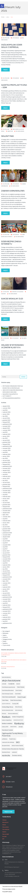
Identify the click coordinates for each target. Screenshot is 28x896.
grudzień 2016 (6, 555)
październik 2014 (7, 597)
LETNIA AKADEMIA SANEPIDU (11, 398)
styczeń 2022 (6, 502)
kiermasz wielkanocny (13, 713)
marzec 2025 (6, 436)
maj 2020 (5, 538)
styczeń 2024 (6, 460)
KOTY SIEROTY (7, 396)
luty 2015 (5, 591)
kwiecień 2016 (6, 565)
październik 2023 (7, 466)
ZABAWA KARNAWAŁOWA (12, 191)
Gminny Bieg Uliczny (7, 707)
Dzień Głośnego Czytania (7, 693)
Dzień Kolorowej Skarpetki (8, 697)
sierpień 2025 (6, 428)
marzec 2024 (6, 456)
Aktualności (9, 787)
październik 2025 (7, 424)
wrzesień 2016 (6, 559)
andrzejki (4, 683)
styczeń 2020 (6, 540)
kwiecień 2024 (6, 454)
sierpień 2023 (6, 470)
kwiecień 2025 (6, 434)
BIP (3, 839)
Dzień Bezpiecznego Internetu (8, 687)
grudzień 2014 (6, 595)
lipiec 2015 (5, 581)
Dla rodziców (5, 829)
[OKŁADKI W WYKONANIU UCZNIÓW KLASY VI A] (14, 331)
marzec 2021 (6, 522)
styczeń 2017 (6, 553)
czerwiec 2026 (6, 408)
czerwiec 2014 (6, 601)
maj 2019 (5, 542)
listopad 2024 (6, 444)
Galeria (4, 635)
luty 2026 (5, 416)
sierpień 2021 (6, 512)
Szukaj (23, 376)
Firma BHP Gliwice (7, 891)
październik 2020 (7, 532)
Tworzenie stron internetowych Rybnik (12, 886)
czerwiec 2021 (6, 516)
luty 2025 (5, 438)
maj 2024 (5, 452)
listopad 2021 (6, 506)
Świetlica (18, 129)
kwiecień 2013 (6, 617)
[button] (2, 6)
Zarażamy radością (16, 755)
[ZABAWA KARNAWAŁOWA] (14, 175)
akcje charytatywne (11, 680)
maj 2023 (5, 474)
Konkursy (14, 291)
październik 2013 (7, 609)
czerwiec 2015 (6, 583)
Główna (4, 820)
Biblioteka (5, 633)
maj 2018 (5, 546)
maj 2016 (5, 563)
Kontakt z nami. (10, 781)
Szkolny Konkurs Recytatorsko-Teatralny (13, 749)
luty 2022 (5, 500)
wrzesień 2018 (6, 545)
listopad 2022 (6, 486)
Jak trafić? (9, 776)
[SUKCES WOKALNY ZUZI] (14, 283)
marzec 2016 (6, 567)
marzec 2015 (6, 589)
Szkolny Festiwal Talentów (17, 745)
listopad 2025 (6, 422)
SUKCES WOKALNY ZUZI (12, 299)
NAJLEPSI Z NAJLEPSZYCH (10, 394)
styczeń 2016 (6, 571)
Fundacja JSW (15, 703)
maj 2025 (5, 432)
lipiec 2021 (5, 514)
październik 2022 (7, 488)
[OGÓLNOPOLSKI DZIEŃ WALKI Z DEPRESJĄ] (14, 29)
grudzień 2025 (6, 420)
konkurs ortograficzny (7, 720)
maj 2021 (5, 518)
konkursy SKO (5, 726)
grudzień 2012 (6, 619)
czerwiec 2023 (6, 472)
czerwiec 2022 (6, 492)
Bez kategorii (6, 631)
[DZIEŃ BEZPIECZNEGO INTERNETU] (14, 226)
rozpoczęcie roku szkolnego (8, 742)
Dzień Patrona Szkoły (15, 700)
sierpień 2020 (6, 536)
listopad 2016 (6, 557)
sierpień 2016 (6, 561)
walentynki (10, 131)
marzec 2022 (6, 498)
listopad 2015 (6, 575)
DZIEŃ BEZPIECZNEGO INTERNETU (11, 242)
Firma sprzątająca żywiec (8, 889)
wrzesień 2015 (6, 579)
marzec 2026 (6, 414)
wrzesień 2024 (6, 448)
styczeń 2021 (6, 526)
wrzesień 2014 (6, 599)
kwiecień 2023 (6, 476)
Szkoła (4, 824)
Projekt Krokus (12, 739)
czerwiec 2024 (6, 450)
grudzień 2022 (6, 484)
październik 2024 (7, 446)
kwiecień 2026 (6, 412)
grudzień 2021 (6, 504)
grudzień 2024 (6, 442)
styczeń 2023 (6, 482)
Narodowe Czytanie (7, 730)
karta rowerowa (18, 710)
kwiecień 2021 (6, 520)
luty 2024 (5, 458)
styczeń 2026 (6, 418)
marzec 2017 (6, 551)
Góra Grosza (18, 707)
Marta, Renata (4, 39)
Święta (14, 129)
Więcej (5, 69)
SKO (18, 742)
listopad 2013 (6, 607)
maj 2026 (5, 410)
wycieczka (6, 755)
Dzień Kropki (22, 697)
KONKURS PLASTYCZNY (18, 720)
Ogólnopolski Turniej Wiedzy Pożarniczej (12, 734)
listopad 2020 (6, 530)
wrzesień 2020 (6, 534)
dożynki (18, 683)
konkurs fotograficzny (17, 716)
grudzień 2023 (6, 462)
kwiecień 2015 (6, 587)
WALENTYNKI (7, 136)
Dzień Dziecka (20, 687)
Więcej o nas (8, 811)
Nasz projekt (5, 834)
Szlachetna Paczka (6, 752)
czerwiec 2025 (6, 430)
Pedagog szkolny (7, 639)
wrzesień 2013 (6, 611)
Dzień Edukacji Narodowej (8, 690)
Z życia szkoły (15, 37)
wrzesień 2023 (6, 468)
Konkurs (6, 716)
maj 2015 (5, 585)
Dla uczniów (5, 827)
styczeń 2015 (6, 593)
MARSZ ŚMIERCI (13, 726)
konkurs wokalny (7, 723)
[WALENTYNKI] (14, 121)
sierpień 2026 (6, 406)
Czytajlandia (11, 683)
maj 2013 (5, 615)
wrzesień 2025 (6, 426)
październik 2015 (7, 577)
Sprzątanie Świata (6, 745)
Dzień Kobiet (18, 693)
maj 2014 (5, 603)
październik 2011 (7, 623)
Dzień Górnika (19, 690)
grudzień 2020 (6, 528)
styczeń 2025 (6, 440)
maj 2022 (5, 494)
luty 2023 (5, 480)
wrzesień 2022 (6, 490)
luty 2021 (5, 524)
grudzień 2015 (6, 573)
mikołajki (21, 726)
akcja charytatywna (6, 677)
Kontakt (4, 836)
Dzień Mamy (5, 700)
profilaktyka (4, 739)
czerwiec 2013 (6, 613)
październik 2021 (7, 508)
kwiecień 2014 (6, 605)
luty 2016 (5, 569)
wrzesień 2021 (6, 510)
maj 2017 (5, 549)
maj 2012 (5, 621)
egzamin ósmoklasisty (6, 703)
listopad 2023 (6, 464)
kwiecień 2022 (6, 496)
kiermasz (4, 713)
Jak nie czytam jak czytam (7, 710)
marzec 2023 (6, 478)
